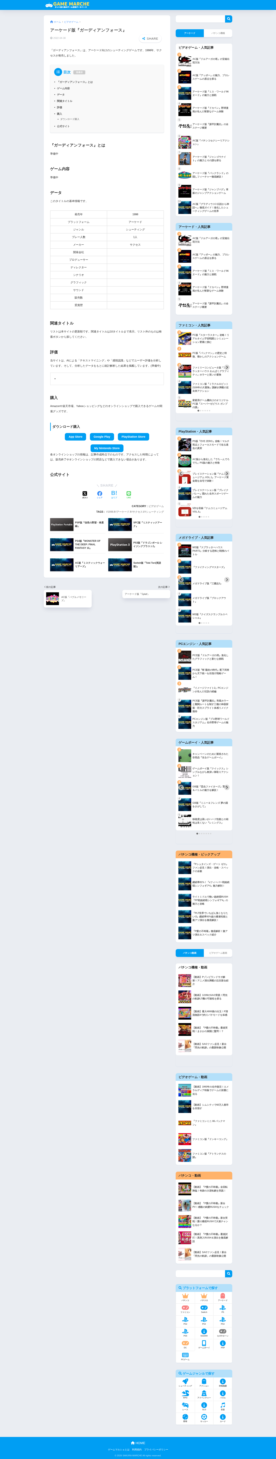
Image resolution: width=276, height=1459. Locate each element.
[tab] (198, 410)
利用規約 (137, 1449)
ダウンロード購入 (69, 119)
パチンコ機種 (218, 33)
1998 (110, 511)
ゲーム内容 (63, 88)
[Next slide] (227, 367)
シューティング (155, 511)
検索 (228, 19)
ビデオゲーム (156, 506)
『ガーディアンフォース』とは (75, 81)
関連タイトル (64, 100)
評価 (59, 107)
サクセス (138, 511)
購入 (59, 113)
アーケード (123, 511)
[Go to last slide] (181, 367)
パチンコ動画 (189, 953)
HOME (140, 1443)
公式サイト (63, 126)
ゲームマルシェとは (119, 1449)
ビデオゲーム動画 (218, 953)
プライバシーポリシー (156, 1449)
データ (61, 94)
